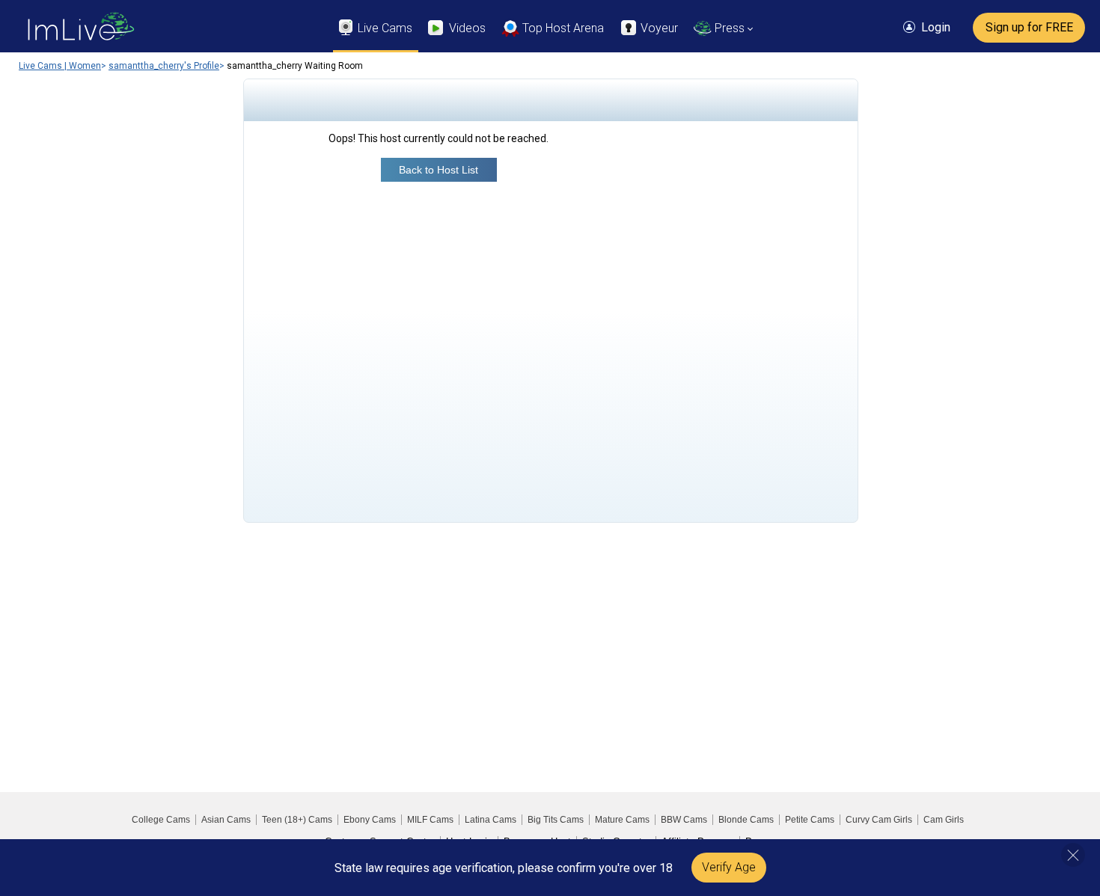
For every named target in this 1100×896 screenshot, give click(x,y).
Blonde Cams (746, 819)
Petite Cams (809, 819)
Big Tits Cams (556, 819)
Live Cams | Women (60, 66)
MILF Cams (430, 819)
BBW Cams (684, 819)
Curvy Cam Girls (879, 819)
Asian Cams (226, 819)
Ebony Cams (369, 819)
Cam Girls (943, 819)
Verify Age (729, 867)
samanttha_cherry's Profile (164, 66)
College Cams (161, 819)
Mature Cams (622, 819)
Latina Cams (490, 819)
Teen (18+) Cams (297, 819)
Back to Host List (438, 170)
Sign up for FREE (1029, 27)
